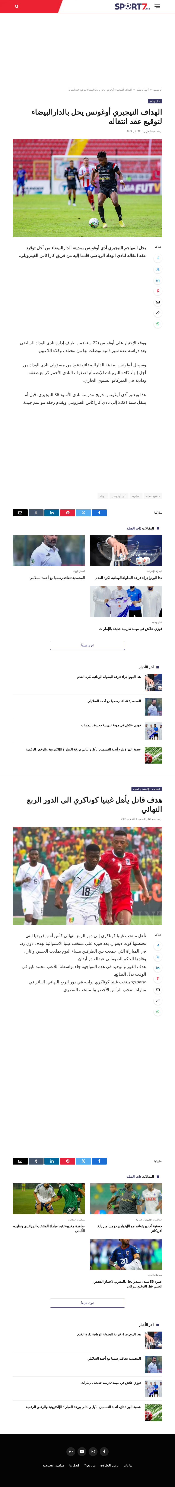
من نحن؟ (89, 1465)
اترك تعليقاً (87, 645)
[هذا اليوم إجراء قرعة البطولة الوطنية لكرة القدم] (126, 550)
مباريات (128, 1465)
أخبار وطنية (142, 89)
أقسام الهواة (79, 571)
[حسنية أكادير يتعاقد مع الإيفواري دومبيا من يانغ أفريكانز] (126, 1198)
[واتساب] (158, 323)
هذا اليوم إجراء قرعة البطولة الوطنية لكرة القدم (128, 578)
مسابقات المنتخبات (76, 1219)
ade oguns (153, 496)
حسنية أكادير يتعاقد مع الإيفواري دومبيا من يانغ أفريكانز (130, 1228)
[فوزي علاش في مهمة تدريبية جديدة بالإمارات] (126, 601)
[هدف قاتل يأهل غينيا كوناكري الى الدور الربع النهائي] (87, 876)
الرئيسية (157, 89)
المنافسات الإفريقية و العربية (146, 788)
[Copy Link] (158, 313)
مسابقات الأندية (155, 1275)
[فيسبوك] (158, 258)
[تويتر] (158, 269)
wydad (136, 496)
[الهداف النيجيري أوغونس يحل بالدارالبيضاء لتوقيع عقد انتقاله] (87, 188)
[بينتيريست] (158, 291)
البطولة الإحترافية (154, 571)
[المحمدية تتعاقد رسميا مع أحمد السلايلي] (49, 550)
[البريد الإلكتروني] (158, 302)
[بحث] (17, 6)
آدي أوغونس (119, 496)
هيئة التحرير (149, 131)
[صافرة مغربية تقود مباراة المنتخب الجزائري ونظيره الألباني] (49, 1198)
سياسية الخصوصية (53, 1465)
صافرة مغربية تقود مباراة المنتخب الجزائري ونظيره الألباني (49, 1228)
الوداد (103, 496)
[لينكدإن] (158, 280)
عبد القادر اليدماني (147, 818)
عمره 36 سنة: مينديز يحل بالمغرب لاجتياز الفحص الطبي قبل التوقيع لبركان (127, 1284)
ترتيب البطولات (109, 1465)
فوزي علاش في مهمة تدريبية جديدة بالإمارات (130, 628)
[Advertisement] (87, 51)
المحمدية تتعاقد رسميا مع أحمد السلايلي (57, 578)
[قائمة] (157, 6)
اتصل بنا (74, 1465)
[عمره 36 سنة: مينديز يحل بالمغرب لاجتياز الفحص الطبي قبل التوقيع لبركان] (126, 1254)
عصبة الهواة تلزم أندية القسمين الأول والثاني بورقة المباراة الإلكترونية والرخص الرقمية (83, 749)
